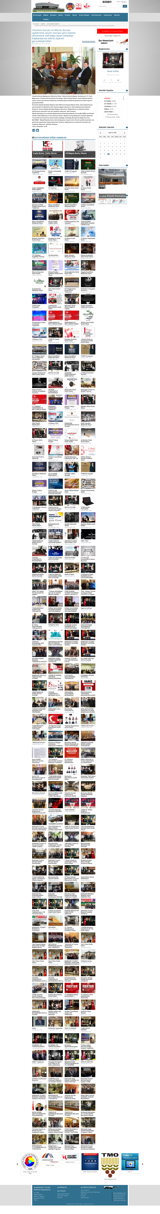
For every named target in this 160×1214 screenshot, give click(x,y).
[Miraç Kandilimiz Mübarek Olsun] (39, 215)
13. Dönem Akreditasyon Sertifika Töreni (70, 928)
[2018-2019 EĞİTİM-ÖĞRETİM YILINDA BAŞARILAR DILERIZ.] (88, 702)
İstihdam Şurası (86, 961)
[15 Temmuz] (55, 181)
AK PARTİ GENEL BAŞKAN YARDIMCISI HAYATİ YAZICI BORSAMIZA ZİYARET (39, 662)
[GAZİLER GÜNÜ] (72, 551)
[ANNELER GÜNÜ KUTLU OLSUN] (39, 568)
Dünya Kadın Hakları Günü (53, 222)
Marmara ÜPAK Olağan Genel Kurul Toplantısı (39, 206)
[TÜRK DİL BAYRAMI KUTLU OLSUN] (55, 551)
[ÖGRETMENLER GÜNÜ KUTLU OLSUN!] (39, 685)
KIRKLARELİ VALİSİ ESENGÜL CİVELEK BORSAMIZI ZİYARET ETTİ (87, 1098)
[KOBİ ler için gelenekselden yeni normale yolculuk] (55, 484)
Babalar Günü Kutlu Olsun (88, 407)
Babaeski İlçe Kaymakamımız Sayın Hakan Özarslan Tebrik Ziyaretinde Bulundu (39, 897)
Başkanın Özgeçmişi (39, 1196)
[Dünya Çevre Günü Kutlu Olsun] (88, 315)
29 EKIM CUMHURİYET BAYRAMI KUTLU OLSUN (54, 694)
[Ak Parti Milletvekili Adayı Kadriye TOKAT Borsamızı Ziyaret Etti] (55, 786)
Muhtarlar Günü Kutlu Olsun (70, 390)
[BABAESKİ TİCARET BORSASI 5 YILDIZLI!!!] (39, 920)
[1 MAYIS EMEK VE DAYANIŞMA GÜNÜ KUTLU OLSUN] (55, 568)
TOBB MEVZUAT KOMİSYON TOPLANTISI (38, 609)
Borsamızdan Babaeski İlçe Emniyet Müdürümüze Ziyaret (85, 846)
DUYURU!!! (52, 927)
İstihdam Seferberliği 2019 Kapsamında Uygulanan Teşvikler (39, 644)
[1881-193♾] (88, 534)
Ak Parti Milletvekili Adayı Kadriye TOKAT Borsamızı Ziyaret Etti (55, 795)
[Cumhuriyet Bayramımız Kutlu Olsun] (55, 299)
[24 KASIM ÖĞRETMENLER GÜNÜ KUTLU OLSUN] (72, 366)
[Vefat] (39, 1021)
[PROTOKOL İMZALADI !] (39, 416)
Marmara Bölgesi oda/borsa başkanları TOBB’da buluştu (55, 745)
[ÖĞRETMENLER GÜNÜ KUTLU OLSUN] (39, 534)
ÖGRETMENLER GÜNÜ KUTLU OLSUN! (37, 693)
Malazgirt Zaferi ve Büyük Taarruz (87, 390)
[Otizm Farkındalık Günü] (55, 164)
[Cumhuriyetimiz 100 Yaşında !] (72, 215)
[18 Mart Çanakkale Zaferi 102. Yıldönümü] (72, 1005)
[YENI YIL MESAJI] (72, 1021)
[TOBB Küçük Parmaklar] (88, 500)
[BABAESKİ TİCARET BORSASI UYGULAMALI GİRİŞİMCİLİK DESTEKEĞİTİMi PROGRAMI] (72, 954)
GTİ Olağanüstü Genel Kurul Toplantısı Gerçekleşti (70, 291)
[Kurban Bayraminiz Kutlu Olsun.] (55, 988)
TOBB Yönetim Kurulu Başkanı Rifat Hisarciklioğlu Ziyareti (39, 997)
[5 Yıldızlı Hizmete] (88, 366)
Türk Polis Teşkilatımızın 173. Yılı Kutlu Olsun (38, 912)
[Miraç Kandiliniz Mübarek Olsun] (55, 198)
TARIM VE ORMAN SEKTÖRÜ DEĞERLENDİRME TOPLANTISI (54, 677)
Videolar (83, 1196)
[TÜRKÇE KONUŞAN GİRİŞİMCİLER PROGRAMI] (39, 702)
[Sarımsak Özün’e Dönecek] (39, 450)
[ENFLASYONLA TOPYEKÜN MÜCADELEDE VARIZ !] (88, 685)
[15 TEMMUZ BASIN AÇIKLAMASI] (72, 988)
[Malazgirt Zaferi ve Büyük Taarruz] (88, 383)
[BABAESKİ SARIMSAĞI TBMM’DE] (55, 400)
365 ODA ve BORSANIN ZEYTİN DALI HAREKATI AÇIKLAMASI (55, 946)
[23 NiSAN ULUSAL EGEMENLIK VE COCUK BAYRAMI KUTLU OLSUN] (72, 618)
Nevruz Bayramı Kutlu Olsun (38, 273)
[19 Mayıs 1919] (39, 332)
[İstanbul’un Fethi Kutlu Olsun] (55, 231)
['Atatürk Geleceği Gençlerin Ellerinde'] (55, 803)
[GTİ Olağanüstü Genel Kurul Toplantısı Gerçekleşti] (72, 282)
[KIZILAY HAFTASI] (88, 1055)
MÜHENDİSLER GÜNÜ (53, 525)
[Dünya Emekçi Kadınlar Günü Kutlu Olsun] (55, 265)
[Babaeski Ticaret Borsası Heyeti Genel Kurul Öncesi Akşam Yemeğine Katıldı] (39, 820)
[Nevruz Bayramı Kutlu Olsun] (39, 265)
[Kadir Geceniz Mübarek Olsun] (72, 248)
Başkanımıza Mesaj (39, 1198)
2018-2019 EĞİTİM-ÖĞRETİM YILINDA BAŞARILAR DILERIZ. (88, 710)
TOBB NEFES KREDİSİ (85, 1029)
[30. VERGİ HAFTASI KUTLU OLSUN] (88, 652)
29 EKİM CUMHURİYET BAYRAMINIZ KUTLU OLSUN (39, 980)
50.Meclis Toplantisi (55, 1028)
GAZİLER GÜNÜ (70, 558)
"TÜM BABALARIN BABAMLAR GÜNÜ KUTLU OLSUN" (54, 777)
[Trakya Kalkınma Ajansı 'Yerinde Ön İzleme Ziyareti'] (39, 870)
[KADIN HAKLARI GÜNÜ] (72, 517)
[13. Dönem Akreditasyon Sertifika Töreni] (72, 920)
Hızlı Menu (104, 82)
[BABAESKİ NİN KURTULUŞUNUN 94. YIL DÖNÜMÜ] (72, 1055)
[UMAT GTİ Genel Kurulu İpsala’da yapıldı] (39, 584)
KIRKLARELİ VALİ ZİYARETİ (54, 709)
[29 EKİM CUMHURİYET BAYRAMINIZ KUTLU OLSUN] (39, 971)
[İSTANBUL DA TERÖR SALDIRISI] (39, 1038)
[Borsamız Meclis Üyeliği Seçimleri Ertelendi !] (88, 971)
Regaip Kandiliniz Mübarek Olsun (87, 273)
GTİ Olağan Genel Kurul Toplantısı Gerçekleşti (38, 357)
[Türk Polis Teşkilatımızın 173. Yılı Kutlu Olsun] (39, 904)
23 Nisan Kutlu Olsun (86, 189)
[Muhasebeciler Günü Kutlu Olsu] (72, 265)
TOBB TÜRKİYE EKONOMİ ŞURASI (54, 541)
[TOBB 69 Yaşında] (88, 467)
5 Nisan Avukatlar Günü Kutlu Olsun (54, 911)
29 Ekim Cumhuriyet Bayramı (39, 1079)
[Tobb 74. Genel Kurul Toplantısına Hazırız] (72, 820)
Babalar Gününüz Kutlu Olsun (38, 239)
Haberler (43, 24)
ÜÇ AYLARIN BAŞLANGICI (52, 474)
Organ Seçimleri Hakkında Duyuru (87, 306)
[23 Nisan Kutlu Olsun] (88, 181)
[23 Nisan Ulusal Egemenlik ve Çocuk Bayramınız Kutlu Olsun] (72, 870)
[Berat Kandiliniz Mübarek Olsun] (55, 349)
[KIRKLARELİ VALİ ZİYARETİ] (55, 702)
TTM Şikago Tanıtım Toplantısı (39, 508)
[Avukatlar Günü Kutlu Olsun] (88, 433)
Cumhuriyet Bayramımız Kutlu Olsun (54, 307)
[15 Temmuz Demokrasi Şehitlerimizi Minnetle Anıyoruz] (72, 752)
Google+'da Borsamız (119, 1198)
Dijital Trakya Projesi (69, 407)
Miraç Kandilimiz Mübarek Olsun (38, 222)
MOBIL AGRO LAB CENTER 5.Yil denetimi (54, 1013)
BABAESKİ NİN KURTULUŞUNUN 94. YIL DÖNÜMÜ (72, 1063)
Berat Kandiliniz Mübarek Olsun (54, 357)
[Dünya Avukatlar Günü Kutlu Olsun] (88, 248)
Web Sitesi (111, 82)
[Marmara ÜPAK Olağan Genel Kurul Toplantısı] (39, 198)
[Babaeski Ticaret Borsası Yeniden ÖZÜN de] (88, 904)
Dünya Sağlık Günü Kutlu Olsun (71, 441)
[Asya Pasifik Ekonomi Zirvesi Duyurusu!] (39, 752)
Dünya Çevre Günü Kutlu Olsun (87, 323)
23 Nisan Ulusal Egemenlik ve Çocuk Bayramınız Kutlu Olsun (72, 879)
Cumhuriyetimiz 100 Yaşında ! (72, 222)
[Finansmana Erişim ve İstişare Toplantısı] (39, 315)
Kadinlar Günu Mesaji (86, 1012)
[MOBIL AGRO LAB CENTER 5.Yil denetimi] (55, 1005)
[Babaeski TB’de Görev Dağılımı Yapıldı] (72, 299)
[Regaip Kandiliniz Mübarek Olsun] (88, 265)
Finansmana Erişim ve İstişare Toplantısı (39, 323)
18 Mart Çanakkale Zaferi (87, 205)
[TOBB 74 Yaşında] (72, 164)
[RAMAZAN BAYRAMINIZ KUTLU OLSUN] (72, 416)
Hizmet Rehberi (85, 1190)
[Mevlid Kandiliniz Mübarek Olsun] (72, 198)
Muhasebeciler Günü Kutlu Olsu (72, 273)
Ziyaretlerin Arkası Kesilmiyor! (87, 878)
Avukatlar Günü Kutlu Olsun (86, 441)
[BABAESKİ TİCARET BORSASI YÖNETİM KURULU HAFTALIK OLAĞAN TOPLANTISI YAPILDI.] (39, 1089)
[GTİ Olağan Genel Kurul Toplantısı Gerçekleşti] (39, 349)
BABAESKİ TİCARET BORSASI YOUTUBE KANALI (71, 643)
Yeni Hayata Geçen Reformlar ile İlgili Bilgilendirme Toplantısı (39, 946)
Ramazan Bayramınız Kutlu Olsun (71, 777)
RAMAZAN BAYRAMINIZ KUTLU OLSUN (72, 424)
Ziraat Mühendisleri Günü (72, 491)
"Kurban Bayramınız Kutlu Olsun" (72, 726)
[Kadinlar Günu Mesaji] (88, 1005)
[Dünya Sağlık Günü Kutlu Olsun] (72, 433)
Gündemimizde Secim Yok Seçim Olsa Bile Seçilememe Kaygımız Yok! (70, 981)
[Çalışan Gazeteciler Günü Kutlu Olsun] (39, 366)
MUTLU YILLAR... (70, 507)
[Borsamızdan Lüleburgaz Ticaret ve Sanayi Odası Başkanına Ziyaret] (55, 836)
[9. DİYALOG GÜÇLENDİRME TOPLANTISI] (72, 668)
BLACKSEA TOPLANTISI (69, 709)
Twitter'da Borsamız (118, 1197)
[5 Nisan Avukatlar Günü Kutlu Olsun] (55, 904)
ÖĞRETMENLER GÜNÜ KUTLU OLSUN (37, 542)
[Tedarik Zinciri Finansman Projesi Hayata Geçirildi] (55, 500)
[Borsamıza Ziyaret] (39, 786)
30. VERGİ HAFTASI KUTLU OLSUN (87, 659)
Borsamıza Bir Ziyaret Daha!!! (53, 878)
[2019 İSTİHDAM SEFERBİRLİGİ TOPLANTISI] (88, 618)
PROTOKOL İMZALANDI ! (36, 525)
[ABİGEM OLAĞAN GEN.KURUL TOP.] (72, 534)
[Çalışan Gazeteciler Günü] (88, 484)
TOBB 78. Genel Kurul (53, 340)
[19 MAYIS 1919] (55, 618)
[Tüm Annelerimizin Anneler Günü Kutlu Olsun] (88, 820)
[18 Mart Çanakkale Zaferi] (88, 198)
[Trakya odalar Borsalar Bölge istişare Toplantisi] (88, 1038)
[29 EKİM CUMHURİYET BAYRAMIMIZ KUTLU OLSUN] (55, 383)
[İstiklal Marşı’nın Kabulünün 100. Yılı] (72, 450)
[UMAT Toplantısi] (39, 1055)
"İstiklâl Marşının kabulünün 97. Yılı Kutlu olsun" (87, 928)
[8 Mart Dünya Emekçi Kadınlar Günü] (88, 450)
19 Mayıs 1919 (37, 339)
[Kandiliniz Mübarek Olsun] (39, 467)
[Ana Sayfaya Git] (63, 7)
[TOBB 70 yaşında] (88, 349)
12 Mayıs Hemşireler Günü (88, 239)
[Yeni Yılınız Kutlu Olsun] (55, 282)
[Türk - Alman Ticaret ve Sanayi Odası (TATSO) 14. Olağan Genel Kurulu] (88, 584)
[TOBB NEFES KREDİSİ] (88, 1021)
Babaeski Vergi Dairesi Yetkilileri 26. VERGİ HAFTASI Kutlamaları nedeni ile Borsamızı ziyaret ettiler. (72, 1082)
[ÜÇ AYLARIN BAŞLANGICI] (55, 467)
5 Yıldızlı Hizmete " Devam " (87, 373)
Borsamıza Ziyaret (38, 793)
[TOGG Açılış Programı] (39, 299)
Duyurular (59, 1197)
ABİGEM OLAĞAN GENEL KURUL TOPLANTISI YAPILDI (87, 745)
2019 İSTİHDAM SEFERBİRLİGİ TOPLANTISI (86, 626)
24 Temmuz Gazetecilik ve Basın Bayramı (88, 559)
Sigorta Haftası (86, 608)
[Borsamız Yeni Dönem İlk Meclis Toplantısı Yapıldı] (72, 887)
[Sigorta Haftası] (88, 601)
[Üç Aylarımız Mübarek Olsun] (39, 282)
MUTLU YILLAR (53, 373)
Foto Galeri (84, 1194)
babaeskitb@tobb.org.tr (119, 1193)
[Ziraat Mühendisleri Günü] (72, 484)
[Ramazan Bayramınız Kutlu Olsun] (72, 769)
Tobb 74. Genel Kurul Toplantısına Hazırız (72, 827)
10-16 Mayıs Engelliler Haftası (38, 256)
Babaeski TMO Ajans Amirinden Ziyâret (88, 777)
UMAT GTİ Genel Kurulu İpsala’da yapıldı (38, 592)
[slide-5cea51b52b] (30, 1161)
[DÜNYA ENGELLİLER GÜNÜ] (88, 517)
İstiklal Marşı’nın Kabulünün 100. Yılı (71, 457)
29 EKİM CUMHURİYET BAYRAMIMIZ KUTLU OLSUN (53, 392)
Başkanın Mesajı (38, 1194)
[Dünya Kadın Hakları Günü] (55, 215)
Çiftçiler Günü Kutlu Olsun (72, 189)
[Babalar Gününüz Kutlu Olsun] (39, 231)
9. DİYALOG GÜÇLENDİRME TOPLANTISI (70, 676)
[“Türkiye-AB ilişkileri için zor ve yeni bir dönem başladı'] (55, 584)
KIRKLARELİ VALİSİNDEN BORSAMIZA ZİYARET (69, 694)
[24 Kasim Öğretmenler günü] (72, 1038)
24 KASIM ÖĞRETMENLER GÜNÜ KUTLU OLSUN (70, 375)
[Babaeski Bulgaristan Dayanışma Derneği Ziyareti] (55, 887)
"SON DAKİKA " (70, 810)
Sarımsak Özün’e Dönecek (38, 457)
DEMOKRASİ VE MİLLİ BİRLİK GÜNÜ (55, 323)
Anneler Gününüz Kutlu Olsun (71, 340)
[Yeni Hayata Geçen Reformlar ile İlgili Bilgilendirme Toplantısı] (39, 937)
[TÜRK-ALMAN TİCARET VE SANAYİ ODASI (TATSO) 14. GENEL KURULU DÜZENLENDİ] (72, 584)
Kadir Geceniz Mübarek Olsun (70, 256)
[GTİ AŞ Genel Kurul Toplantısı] (39, 164)
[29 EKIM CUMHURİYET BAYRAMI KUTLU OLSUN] (55, 685)
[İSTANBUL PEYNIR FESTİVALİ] (88, 668)
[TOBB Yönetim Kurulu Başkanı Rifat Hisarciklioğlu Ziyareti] (39, 988)
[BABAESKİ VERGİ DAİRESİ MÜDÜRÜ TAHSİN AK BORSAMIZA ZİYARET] (55, 652)
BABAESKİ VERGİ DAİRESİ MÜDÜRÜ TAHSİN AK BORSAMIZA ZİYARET (54, 662)
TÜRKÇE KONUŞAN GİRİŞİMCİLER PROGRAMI (39, 710)
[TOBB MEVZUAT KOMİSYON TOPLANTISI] (39, 601)
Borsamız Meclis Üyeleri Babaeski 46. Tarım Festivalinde (72, 744)
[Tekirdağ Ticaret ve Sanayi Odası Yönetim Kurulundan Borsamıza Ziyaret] (72, 836)
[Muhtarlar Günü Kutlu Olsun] (72, 383)
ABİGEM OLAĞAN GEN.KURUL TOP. (71, 541)
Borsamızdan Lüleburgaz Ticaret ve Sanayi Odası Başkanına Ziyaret (55, 845)
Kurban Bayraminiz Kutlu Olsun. (55, 995)
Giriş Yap (108, 36)
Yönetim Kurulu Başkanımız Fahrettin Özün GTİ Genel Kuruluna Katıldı (39, 813)
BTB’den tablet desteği (70, 474)
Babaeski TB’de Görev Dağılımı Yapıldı (70, 307)
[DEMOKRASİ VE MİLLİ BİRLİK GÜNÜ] (55, 315)
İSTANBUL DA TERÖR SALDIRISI (38, 1046)
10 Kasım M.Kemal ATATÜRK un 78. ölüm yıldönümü (55, 1063)
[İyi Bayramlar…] (55, 248)
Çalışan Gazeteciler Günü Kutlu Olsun (39, 373)
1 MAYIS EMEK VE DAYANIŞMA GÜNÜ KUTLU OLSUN (55, 576)
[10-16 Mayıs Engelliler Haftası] (39, 248)
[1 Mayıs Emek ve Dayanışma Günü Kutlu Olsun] (88, 332)
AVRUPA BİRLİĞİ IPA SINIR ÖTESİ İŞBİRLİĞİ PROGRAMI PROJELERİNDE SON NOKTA (72, 914)
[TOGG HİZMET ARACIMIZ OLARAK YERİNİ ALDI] (88, 215)
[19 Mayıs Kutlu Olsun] (72, 231)
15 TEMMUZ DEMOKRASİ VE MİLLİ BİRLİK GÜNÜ (39, 407)
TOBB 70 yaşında (87, 356)
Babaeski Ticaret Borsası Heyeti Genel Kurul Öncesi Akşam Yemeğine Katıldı (39, 829)
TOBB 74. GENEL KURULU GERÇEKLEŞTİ (86, 811)
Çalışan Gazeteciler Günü (87, 491)
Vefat (34, 1028)
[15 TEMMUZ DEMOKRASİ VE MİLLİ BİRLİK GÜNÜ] (39, 400)
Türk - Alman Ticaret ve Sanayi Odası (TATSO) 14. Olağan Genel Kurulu (88, 593)
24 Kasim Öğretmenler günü (71, 1046)
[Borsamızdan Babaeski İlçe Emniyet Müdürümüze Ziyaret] (88, 836)
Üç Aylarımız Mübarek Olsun (37, 289)
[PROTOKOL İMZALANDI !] (39, 517)
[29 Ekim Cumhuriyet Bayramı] (39, 1072)
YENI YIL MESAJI (70, 1028)
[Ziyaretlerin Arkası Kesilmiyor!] (88, 870)
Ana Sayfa (36, 24)
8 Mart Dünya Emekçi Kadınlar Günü (86, 458)
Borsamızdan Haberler (53, 24)
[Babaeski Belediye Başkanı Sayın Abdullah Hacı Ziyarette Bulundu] (88, 887)
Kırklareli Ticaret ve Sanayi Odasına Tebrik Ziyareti (39, 844)
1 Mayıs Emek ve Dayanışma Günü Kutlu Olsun (87, 340)
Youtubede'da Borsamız (119, 1200)
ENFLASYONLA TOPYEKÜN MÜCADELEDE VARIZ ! (88, 694)
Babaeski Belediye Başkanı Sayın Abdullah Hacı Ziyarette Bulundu (87, 896)
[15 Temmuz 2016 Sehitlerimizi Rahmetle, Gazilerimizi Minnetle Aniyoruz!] (88, 988)
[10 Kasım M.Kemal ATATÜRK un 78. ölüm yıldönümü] (55, 1055)
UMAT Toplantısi (38, 1062)
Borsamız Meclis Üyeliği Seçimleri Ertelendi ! (86, 979)
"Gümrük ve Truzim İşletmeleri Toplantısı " (71, 945)
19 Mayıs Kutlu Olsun (70, 239)
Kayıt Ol (117, 36)
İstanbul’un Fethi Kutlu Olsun (54, 239)
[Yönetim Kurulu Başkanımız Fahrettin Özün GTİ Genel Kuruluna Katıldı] (39, 803)
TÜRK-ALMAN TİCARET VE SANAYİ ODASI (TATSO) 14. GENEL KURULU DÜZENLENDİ (72, 594)
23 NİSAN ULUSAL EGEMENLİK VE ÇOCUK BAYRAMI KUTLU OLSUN (87, 577)
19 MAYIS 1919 (53, 625)
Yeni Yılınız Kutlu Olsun (54, 289)
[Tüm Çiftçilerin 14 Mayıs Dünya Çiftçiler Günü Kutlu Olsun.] (55, 820)
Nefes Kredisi (69, 574)
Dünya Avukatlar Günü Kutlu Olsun (87, 256)
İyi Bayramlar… (53, 255)
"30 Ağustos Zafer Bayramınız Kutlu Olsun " (54, 727)
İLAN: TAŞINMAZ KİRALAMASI (38, 189)
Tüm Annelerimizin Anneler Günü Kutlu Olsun (88, 828)
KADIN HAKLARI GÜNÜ (70, 525)
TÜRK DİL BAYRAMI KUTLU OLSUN (55, 558)
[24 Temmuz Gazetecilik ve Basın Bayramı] (88, 551)
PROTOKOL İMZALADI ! (36, 424)
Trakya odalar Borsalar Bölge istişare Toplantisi (87, 1046)
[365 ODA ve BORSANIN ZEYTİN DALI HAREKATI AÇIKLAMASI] (55, 937)
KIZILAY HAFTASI (87, 1062)
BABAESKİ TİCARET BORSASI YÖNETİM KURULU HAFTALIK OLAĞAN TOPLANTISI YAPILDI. (39, 1099)
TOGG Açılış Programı (36, 306)
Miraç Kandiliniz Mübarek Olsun (54, 205)
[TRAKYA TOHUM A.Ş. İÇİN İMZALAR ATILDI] (72, 652)
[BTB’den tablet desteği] (72, 467)
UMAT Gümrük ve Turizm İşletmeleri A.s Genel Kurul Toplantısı (87, 761)
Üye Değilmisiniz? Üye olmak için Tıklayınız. (112, 31)
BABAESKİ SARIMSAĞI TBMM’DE (52, 407)
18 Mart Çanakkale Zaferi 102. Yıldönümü (71, 1013)
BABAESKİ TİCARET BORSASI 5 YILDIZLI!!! (39, 928)
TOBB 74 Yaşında (71, 171)
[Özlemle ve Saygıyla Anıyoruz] (88, 282)
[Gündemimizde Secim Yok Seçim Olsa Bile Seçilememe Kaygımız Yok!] (72, 971)
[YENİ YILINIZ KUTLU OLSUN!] (88, 164)
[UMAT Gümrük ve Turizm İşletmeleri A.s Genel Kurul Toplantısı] (88, 752)
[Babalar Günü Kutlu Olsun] (88, 400)
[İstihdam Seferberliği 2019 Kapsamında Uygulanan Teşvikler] (39, 635)
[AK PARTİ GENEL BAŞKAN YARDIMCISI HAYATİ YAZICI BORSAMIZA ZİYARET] (39, 652)
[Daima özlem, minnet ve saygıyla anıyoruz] (39, 383)
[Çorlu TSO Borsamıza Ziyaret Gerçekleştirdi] (39, 769)
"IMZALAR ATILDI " (87, 726)
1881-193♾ (84, 541)
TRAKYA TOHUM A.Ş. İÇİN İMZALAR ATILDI (71, 660)
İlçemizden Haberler (62, 1195)
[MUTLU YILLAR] (55, 366)
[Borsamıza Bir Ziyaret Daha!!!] (55, 870)
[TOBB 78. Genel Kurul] (55, 332)
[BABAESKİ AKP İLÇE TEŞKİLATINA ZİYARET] (39, 668)
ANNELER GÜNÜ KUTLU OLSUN (38, 575)
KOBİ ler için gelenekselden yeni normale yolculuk (55, 492)
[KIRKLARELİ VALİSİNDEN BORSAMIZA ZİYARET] (72, 685)
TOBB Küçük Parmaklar (85, 508)
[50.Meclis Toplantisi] (55, 1021)
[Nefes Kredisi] (72, 568)
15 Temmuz (52, 188)
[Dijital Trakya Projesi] (72, 400)
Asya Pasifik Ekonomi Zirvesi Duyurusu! (37, 760)
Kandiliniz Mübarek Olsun (39, 474)
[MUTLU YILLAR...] (72, 500)
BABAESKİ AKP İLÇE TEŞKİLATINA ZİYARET (39, 676)
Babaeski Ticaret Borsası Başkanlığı (90, 1192)
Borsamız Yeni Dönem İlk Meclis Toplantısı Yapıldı (71, 895)
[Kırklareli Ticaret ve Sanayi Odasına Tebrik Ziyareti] (39, 836)
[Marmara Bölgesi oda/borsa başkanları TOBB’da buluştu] (55, 736)
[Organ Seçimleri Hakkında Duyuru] (88, 299)
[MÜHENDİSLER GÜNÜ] (55, 517)
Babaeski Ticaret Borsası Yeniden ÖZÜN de (87, 912)
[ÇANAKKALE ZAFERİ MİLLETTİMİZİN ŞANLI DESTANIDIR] (55, 635)
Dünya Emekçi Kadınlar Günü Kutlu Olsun (55, 273)
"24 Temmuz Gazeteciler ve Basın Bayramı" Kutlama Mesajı (55, 761)
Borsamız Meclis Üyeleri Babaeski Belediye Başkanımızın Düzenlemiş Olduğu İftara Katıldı (88, 797)
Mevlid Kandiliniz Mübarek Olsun (71, 205)
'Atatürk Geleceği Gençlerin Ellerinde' (55, 810)
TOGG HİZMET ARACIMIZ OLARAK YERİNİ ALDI (87, 223)
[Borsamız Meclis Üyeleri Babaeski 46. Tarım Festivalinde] (72, 736)
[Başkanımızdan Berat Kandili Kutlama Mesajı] (88, 853)
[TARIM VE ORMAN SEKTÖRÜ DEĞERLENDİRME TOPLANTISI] (55, 668)
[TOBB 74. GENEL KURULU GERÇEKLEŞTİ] (88, 803)
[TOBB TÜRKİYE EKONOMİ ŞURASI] (55, 534)
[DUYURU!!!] (55, 920)
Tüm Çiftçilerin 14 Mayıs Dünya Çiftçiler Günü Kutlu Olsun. (55, 829)
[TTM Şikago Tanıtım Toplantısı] (39, 500)
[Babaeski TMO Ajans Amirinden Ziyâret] (88, 769)
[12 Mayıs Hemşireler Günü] (88, 231)
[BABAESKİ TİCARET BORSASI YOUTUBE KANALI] (72, 635)
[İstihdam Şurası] (88, 954)
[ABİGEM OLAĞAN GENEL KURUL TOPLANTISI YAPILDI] (88, 736)
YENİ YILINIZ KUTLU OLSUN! (88, 172)
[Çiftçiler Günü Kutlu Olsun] (72, 181)
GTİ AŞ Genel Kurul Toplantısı (38, 172)
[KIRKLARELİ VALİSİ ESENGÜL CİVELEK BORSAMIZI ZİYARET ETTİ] (88, 1089)
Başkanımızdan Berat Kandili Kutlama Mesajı (86, 861)
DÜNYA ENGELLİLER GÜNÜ (88, 525)
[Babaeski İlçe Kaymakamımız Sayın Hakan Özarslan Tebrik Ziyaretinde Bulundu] (39, 887)
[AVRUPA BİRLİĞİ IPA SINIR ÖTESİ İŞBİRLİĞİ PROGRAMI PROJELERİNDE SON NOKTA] (72, 904)
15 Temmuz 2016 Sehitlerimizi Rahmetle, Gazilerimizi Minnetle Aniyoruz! (87, 998)
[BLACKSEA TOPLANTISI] (72, 702)
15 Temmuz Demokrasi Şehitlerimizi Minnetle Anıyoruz (71, 761)
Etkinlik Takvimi (85, 1197)
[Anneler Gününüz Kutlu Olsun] (72, 332)
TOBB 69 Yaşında (87, 474)
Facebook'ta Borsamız (119, 1195)
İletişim (36, 1200)
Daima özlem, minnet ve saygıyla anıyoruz (39, 391)
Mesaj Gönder (118, 82)
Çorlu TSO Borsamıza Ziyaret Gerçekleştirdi (38, 777)
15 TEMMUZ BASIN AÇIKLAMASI (71, 995)
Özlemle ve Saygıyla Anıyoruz (88, 289)
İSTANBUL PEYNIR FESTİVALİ (87, 676)
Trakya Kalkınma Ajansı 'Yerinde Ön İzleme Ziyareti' (38, 878)
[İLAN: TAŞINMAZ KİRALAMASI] (39, 181)
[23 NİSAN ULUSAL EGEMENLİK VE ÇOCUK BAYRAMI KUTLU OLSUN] (88, 568)
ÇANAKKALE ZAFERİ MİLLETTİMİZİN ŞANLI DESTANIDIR (55, 643)
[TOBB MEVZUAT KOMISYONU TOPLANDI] (39, 719)
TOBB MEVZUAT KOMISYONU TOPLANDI (38, 727)
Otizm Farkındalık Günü (54, 172)
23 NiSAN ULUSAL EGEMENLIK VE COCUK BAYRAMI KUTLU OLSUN (71, 627)
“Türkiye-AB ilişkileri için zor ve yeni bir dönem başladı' (55, 592)
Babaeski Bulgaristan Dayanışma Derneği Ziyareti (55, 896)
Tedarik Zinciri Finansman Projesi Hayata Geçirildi (54, 508)
